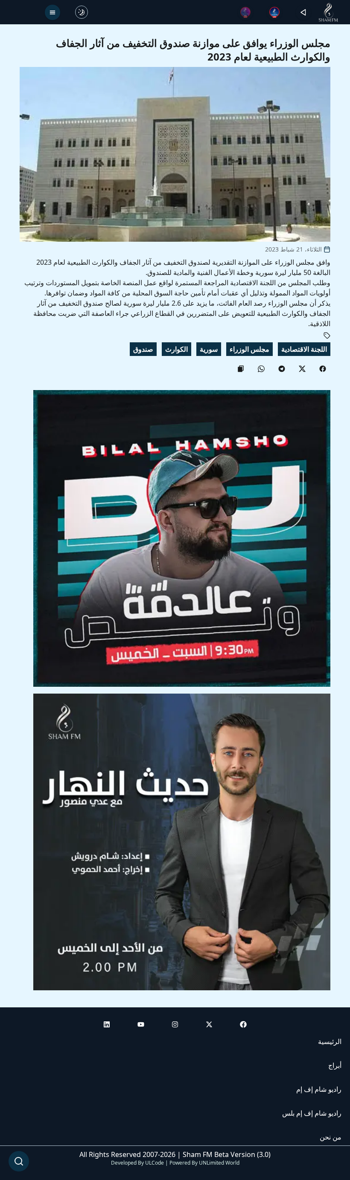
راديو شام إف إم (318, 1089)
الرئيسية (329, 1041)
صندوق (143, 349)
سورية (209, 349)
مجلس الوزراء (249, 349)
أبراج (334, 1065)
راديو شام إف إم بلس (311, 1113)
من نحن (330, 1137)
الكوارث (176, 349)
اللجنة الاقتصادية (304, 349)
